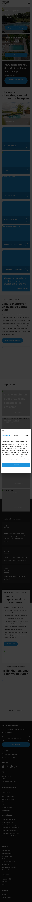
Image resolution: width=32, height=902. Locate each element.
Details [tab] (16, 435)
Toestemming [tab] (6, 435)
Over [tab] (26, 435)
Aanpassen (15, 470)
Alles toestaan (16, 464)
